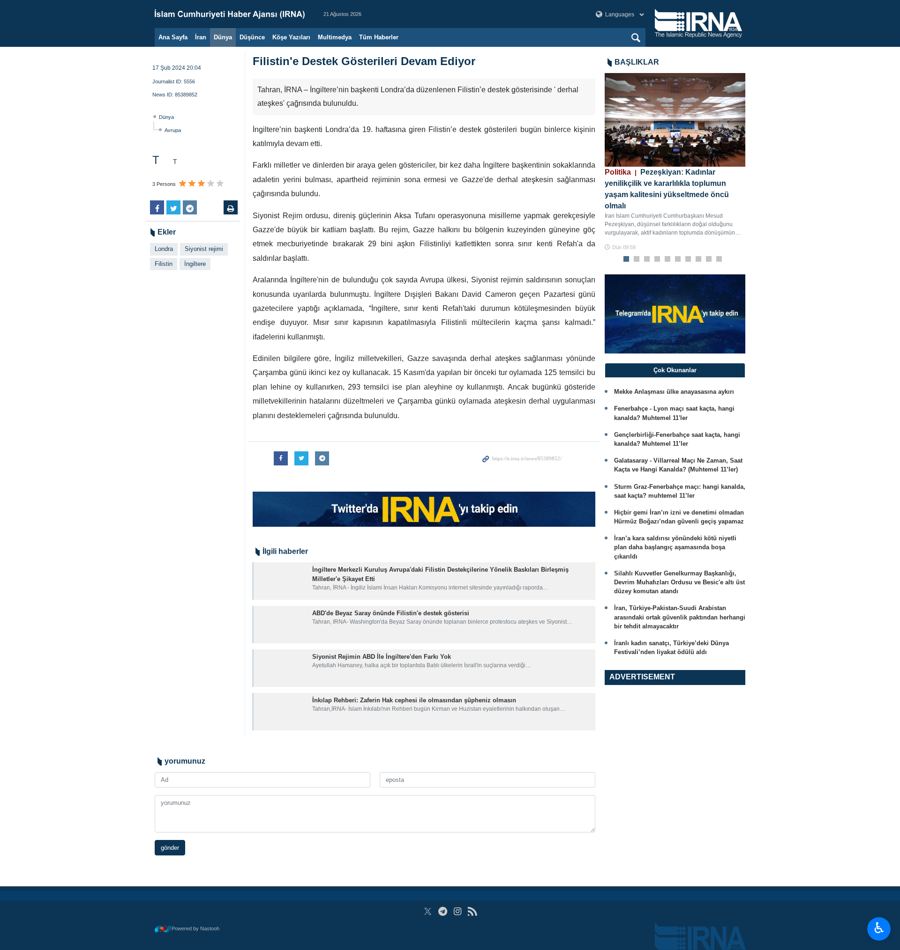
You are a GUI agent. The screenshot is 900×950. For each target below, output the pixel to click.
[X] (427, 911)
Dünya (223, 37)
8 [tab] (698, 259)
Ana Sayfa (173, 37)
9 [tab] (709, 259)
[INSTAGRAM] (457, 911)
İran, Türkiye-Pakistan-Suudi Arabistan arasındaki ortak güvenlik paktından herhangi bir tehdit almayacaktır (679, 616)
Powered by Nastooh (195, 928)
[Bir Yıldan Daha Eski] (281, 581)
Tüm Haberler (378, 37)
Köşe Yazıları (291, 37)
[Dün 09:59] (675, 120)
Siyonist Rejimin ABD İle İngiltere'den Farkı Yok (381, 656)
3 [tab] (647, 259)
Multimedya (335, 37)
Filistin (163, 263)
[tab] (675, 370)
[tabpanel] (675, 162)
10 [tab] (719, 259)
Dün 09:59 (624, 247)
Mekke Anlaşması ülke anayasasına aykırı (674, 391)
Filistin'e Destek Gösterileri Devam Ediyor (364, 61)
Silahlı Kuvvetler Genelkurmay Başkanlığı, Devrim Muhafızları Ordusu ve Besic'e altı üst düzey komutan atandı (679, 582)
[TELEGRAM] (442, 911)
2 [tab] (636, 259)
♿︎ (879, 928)
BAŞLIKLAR (637, 62)
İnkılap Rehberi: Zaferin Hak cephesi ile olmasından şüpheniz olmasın (414, 700)
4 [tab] (657, 259)
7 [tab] (688, 259)
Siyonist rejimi (204, 248)
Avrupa (173, 130)
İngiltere (195, 263)
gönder (170, 847)
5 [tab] (667, 259)
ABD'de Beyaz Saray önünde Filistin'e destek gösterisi (390, 613)
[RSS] (472, 911)
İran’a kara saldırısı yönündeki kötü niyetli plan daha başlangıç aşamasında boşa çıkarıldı (675, 547)
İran (200, 37)
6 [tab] (678, 259)
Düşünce (252, 37)
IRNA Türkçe (230, 14)
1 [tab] (626, 259)
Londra (164, 248)
